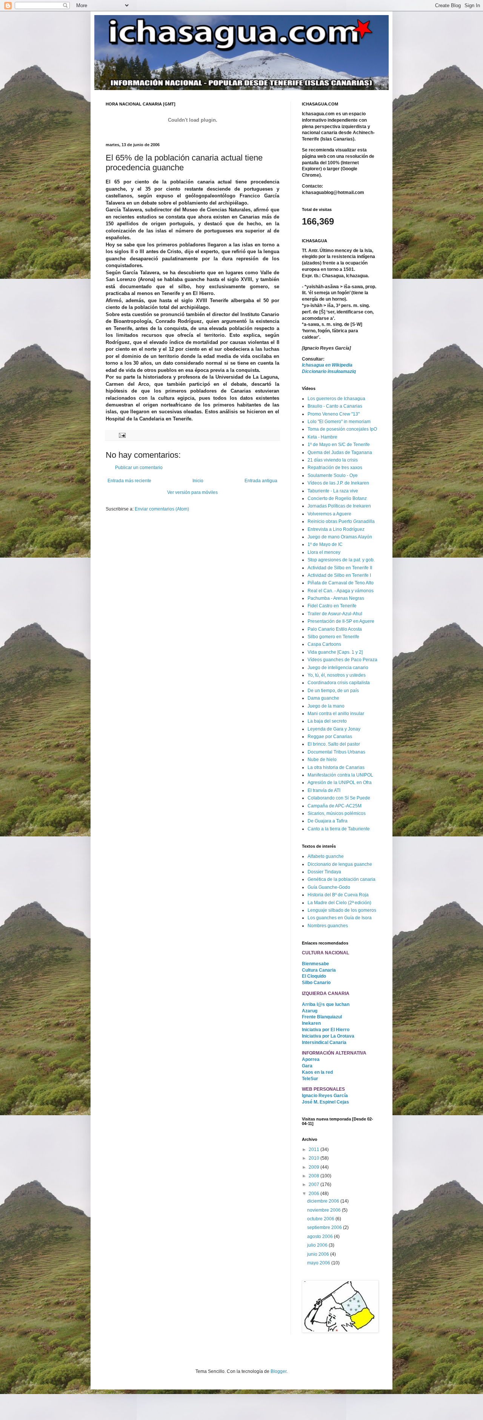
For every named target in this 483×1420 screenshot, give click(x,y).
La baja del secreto (327, 721)
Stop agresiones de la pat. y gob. (341, 559)
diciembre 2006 (323, 1201)
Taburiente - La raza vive (333, 491)
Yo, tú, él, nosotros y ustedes (337, 675)
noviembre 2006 (324, 1210)
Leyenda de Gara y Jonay (334, 729)
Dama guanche (323, 698)
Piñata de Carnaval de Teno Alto (341, 582)
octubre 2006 (321, 1218)
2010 (314, 1158)
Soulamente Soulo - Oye (333, 475)
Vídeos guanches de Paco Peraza (342, 659)
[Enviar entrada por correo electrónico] (122, 435)
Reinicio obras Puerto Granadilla (341, 521)
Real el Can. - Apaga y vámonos (341, 590)
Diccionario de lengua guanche (340, 864)
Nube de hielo (322, 759)
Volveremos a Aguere (329, 514)
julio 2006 (318, 1245)
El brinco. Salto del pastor (334, 744)
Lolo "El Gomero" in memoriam (339, 421)
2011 (314, 1149)
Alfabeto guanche (326, 856)
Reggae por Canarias (330, 736)
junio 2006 (318, 1254)
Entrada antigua (261, 480)
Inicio (197, 480)
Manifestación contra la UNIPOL (340, 775)
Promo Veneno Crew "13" (334, 414)
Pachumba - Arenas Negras (336, 598)
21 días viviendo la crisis (333, 460)
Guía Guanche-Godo (329, 887)
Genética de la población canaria (341, 879)
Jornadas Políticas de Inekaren (339, 506)
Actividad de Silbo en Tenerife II (340, 567)
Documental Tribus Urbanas (336, 752)
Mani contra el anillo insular (336, 713)
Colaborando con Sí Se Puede (339, 798)
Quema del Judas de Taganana (340, 452)
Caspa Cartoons (324, 644)
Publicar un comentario (139, 467)
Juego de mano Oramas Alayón (340, 537)
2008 (314, 1175)
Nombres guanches (328, 925)
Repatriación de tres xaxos (335, 467)
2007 (314, 1184)
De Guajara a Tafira (328, 821)
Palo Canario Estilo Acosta (335, 629)
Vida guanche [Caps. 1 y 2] (335, 652)
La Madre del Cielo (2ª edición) (339, 902)
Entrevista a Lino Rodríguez (336, 529)
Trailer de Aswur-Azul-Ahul (335, 613)
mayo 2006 (319, 1263)
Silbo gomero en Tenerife (333, 636)
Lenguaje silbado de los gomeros (342, 910)
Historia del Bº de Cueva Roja (338, 894)
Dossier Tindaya (324, 871)
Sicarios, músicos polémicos (337, 813)
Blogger (278, 1371)
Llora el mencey (324, 552)
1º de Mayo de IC (325, 544)
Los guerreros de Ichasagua (336, 398)
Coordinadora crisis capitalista (339, 682)
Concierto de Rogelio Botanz (337, 498)
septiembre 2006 (325, 1227)
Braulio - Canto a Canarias (335, 406)
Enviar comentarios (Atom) (162, 509)
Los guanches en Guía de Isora (340, 917)
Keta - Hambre (322, 437)
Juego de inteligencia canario (338, 667)
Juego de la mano (326, 706)
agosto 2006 (320, 1236)
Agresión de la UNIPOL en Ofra (340, 782)
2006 (314, 1193)
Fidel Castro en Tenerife (332, 605)
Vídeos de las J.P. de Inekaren (338, 483)
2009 (314, 1167)
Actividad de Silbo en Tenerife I (339, 575)
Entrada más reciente (129, 480)
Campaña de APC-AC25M (334, 806)
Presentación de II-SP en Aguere (341, 621)
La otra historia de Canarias (336, 767)
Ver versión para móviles (192, 492)
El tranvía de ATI (324, 790)
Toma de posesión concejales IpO (342, 429)
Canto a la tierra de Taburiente (339, 829)
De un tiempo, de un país (333, 690)
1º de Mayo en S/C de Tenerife (339, 444)
